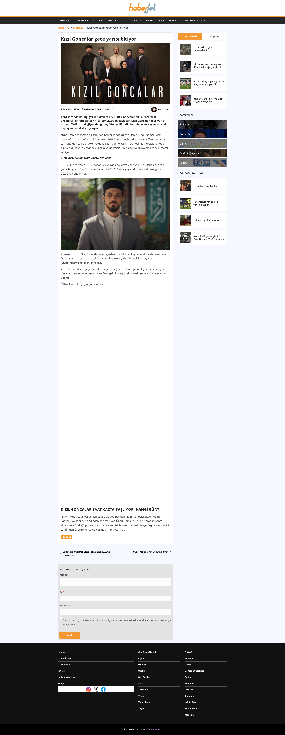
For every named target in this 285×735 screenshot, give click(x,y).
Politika (97, 20)
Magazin (136, 20)
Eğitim (183, 162)
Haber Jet (65, 20)
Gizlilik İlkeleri (65, 658)
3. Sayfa (184, 124)
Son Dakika (81, 20)
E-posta (64, 605)
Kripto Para (190, 702)
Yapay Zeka (144, 702)
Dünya (183, 143)
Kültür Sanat (191, 708)
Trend (149, 20)
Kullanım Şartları (66, 677)
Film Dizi (78, 27)
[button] (203, 20)
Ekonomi (112, 20)
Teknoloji (143, 689)
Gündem (173, 20)
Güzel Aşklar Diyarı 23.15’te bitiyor (150, 552)
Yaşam (141, 708)
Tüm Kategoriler (192, 20)
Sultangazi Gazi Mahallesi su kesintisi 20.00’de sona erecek (86, 553)
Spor (124, 20)
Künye (61, 683)
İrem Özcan (163, 109)
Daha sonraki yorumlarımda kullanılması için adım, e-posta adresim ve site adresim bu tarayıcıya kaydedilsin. (117, 622)
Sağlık (160, 20)
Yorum (64, 574)
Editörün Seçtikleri (190, 153)
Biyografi (185, 134)
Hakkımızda (64, 664)
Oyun (141, 658)
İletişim (61, 671)
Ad (62, 591)
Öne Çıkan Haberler (148, 652)
